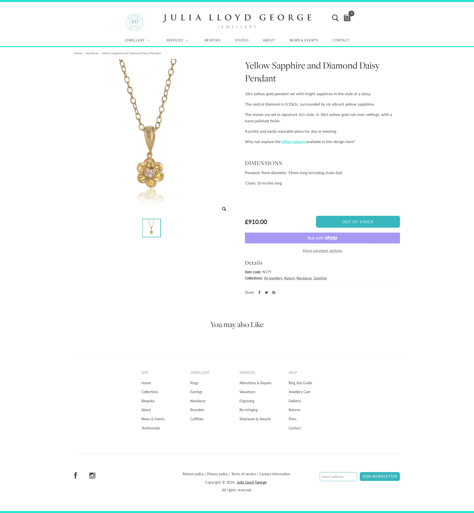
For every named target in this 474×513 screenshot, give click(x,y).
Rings (194, 383)
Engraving (246, 401)
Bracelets (197, 410)
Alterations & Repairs (255, 383)
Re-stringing (248, 410)
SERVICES (174, 40)
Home (78, 53)
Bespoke (213, 40)
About (269, 40)
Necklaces (92, 53)
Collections (149, 392)
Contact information (274, 474)
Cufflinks (197, 419)
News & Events (304, 40)
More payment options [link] (322, 250)
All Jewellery (273, 278)
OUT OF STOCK (358, 221)
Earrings (196, 392)
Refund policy (193, 474)
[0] (347, 17)
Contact (341, 40)
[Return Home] (237, 21)
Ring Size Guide (300, 383)
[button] (151, 228)
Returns (294, 410)
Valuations (247, 392)
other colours (293, 141)
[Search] (335, 17)
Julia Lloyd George (252, 482)
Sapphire (320, 278)
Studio (242, 40)
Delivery (295, 401)
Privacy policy (217, 474)
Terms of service (243, 474)
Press (292, 419)
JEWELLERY (134, 40)
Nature (289, 278)
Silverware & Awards (255, 419)
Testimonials (150, 428)
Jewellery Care (299, 392)
